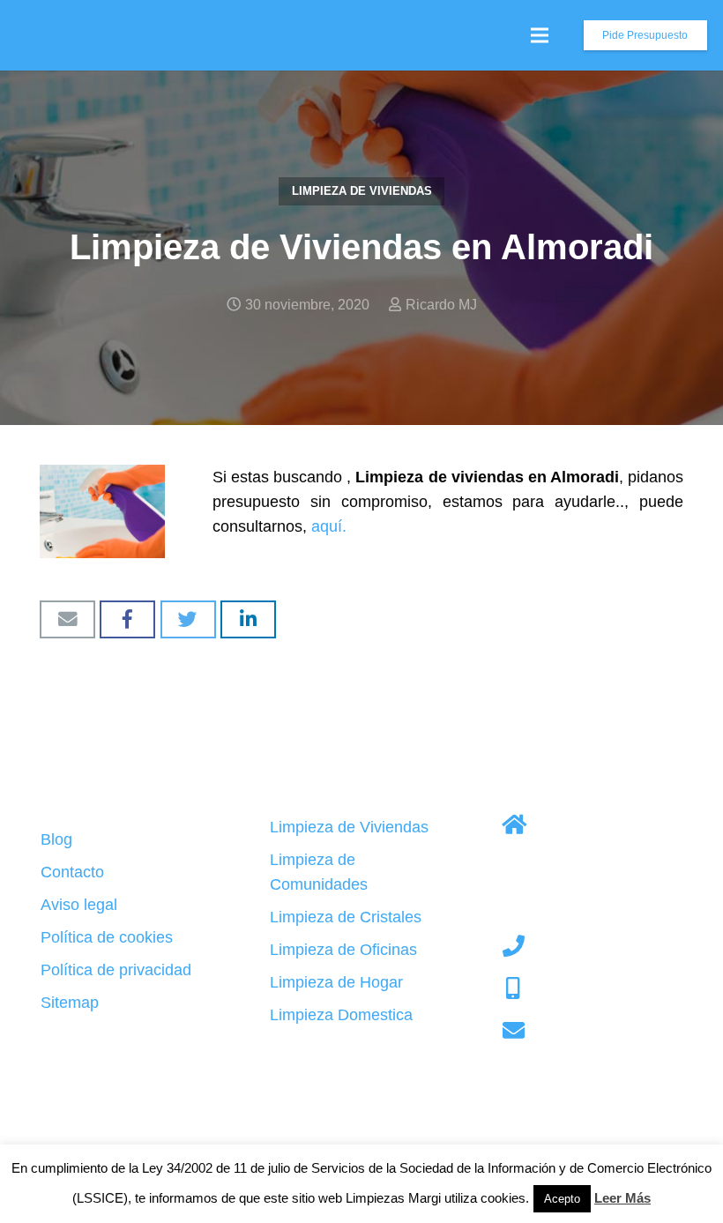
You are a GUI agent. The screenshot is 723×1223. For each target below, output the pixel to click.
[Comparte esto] (127, 619)
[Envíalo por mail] (67, 619)
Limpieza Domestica (341, 1015)
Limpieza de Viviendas (362, 191)
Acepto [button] (562, 1198)
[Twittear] (188, 619)
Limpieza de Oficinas (343, 949)
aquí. (329, 526)
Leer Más (622, 1197)
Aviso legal (79, 905)
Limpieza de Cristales (345, 917)
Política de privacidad (116, 970)
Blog (56, 839)
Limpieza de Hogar (336, 982)
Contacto (72, 872)
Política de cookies (107, 937)
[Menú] (540, 35)
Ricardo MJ (441, 304)
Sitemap (70, 1002)
